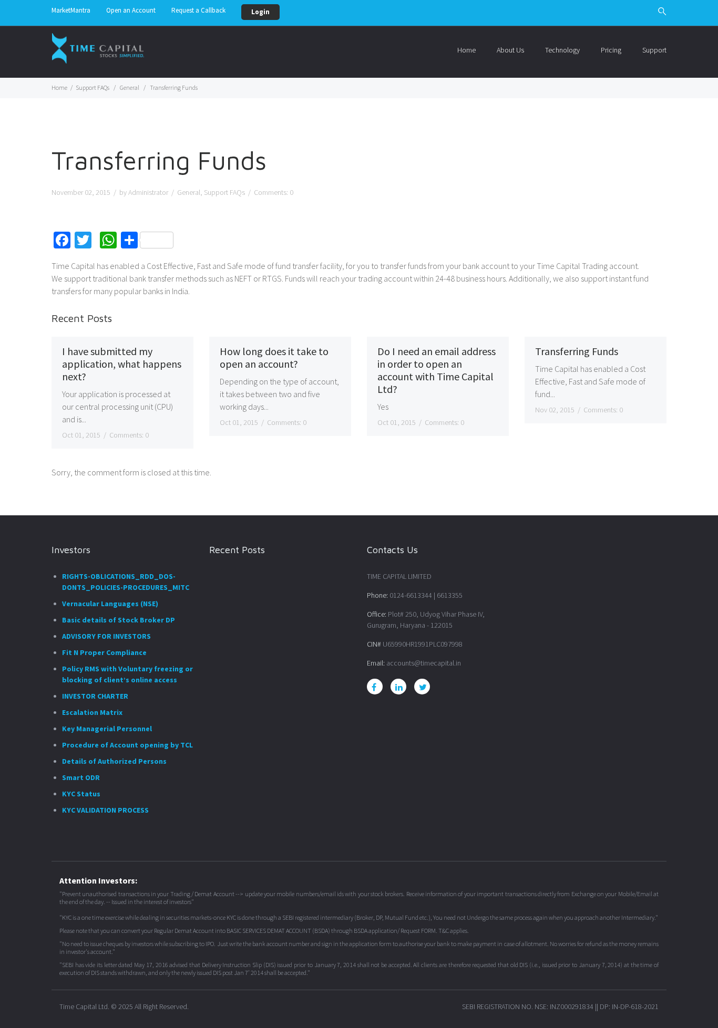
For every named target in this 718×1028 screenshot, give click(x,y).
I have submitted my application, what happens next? (121, 364)
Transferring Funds (576, 351)
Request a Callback (198, 10)
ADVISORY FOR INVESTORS (106, 636)
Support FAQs (92, 87)
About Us (510, 50)
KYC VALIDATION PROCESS (105, 810)
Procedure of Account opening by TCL (127, 745)
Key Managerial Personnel (107, 728)
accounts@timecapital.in (423, 663)
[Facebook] (374, 687)
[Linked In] (399, 687)
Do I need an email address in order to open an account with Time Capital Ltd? (436, 370)
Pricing (611, 50)
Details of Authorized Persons (114, 761)
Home (466, 50)
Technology (562, 50)
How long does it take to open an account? (274, 357)
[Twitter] (423, 687)
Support (654, 50)
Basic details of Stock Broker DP (118, 620)
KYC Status (81, 793)
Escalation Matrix (92, 712)
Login (260, 11)
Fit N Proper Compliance (104, 652)
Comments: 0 (129, 435)
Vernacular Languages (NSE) (110, 603)
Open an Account (131, 10)
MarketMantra (71, 10)
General (129, 87)
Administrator (148, 192)
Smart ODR (81, 777)
